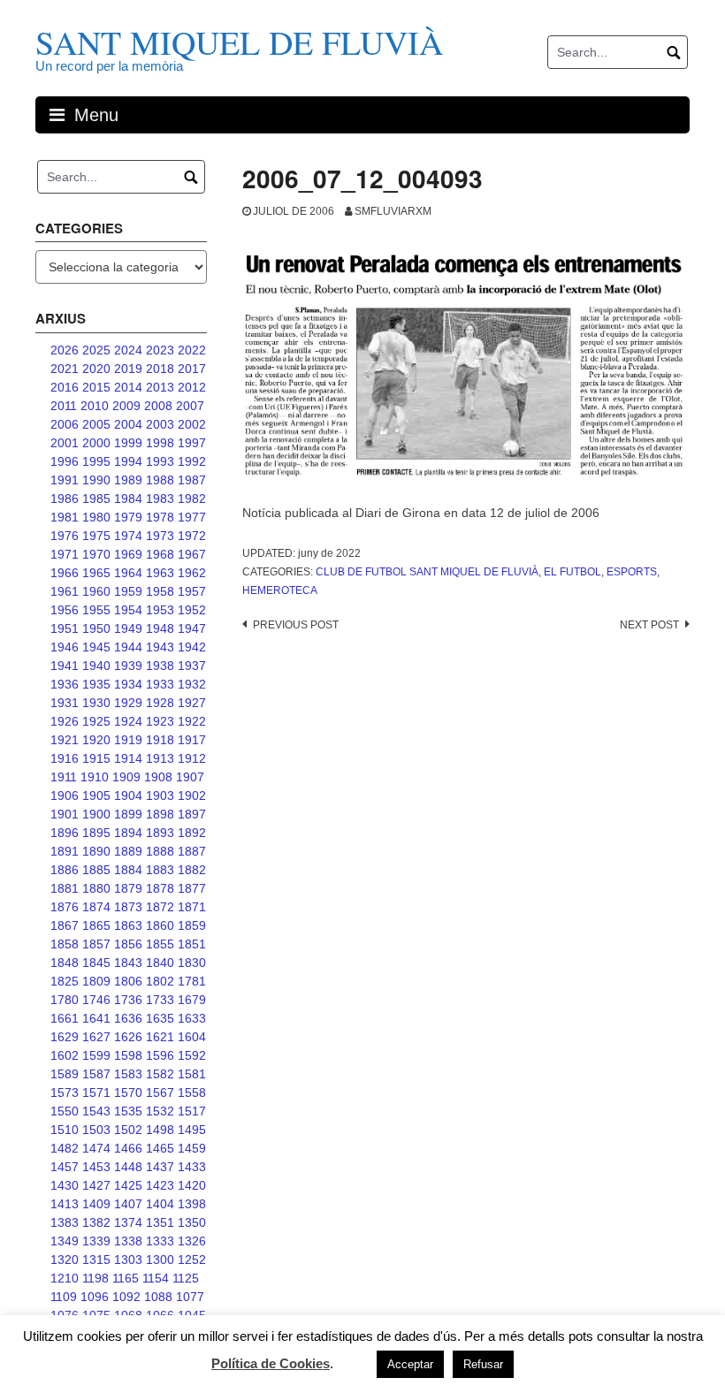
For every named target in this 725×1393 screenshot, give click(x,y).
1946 (64, 647)
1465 (160, 1148)
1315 (96, 1259)
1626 (128, 1037)
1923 (160, 721)
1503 (96, 1130)
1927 (192, 703)
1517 (192, 1111)
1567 (160, 1092)
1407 (128, 1204)
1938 (160, 665)
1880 (96, 888)
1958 (160, 591)
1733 (160, 1000)
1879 (128, 888)
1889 (128, 851)
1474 (96, 1148)
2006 (64, 424)
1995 (96, 461)
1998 (160, 443)
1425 (128, 1185)
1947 (192, 628)
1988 (160, 480)
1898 (160, 814)
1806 (128, 981)
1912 (192, 758)
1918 (160, 740)
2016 (64, 387)
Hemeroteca (279, 590)
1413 (64, 1204)
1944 (128, 647)
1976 (64, 536)
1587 (96, 1074)
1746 (96, 1000)
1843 (128, 962)
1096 (94, 1297)
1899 (128, 814)
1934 (128, 684)
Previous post (296, 625)
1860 (160, 925)
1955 (96, 610)
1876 (64, 907)
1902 (192, 795)
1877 (192, 888)
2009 (126, 406)
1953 (160, 610)
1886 (64, 870)
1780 (64, 1000)
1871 (192, 907)
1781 (192, 981)
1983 (160, 498)
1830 (192, 962)
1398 (192, 1204)
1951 (64, 628)
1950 (96, 628)
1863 (128, 925)
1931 (64, 703)
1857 (96, 944)
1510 (64, 1130)
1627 (96, 1037)
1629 (64, 1037)
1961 (64, 591)
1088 (158, 1297)
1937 (192, 665)
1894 (128, 833)
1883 (160, 870)
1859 (192, 925)
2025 (96, 350)
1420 (192, 1185)
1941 (64, 665)
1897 (192, 814)
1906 (64, 795)
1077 (190, 1297)
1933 (160, 684)
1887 (192, 851)
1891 (64, 851)
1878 (160, 888)
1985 (96, 498)
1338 (128, 1241)
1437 (160, 1167)
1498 (160, 1130)
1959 (128, 591)
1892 (192, 833)
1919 (128, 740)
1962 (192, 573)
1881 (64, 888)
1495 (192, 1130)
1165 (125, 1278)
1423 (160, 1185)
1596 (160, 1055)
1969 (128, 554)
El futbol (572, 572)
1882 (192, 870)
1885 (96, 870)
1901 (64, 814)
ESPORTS (632, 572)
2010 (94, 406)
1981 (64, 517)
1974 (128, 536)
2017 (192, 369)
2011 (63, 406)
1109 (63, 1297)
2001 (64, 443)
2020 (96, 369)
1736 (128, 1000)
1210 (64, 1278)
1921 (64, 740)
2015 (96, 387)
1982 (192, 498)
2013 (160, 387)
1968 (160, 554)
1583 (128, 1074)
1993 (160, 461)
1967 (192, 554)
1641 (96, 1018)
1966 (64, 573)
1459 (192, 1148)
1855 (160, 944)
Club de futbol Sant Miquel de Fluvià (427, 572)
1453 (96, 1167)
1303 (128, 1259)
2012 (192, 387)
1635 (160, 1018)
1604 (192, 1037)
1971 (64, 554)
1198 (95, 1278)
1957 (192, 591)
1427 (96, 1185)
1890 (96, 851)
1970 (96, 554)
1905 (96, 795)
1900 (96, 814)
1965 (96, 573)
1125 (185, 1278)
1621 (160, 1037)
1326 (192, 1241)
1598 (128, 1055)
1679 (192, 1000)
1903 (160, 795)
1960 (96, 591)
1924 (128, 721)
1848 (64, 962)
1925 (96, 721)
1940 (96, 665)
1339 (96, 1241)
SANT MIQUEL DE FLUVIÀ (239, 42)
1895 (96, 833)
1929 (128, 703)
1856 (128, 944)
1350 (192, 1222)
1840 (160, 962)
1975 (96, 536)
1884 (128, 870)
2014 (128, 387)
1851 (192, 944)
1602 (64, 1055)
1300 (160, 1259)
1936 (64, 684)
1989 (128, 480)
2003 (160, 424)
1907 (190, 777)
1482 (64, 1148)
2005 (96, 424)
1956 (64, 610)
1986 (64, 498)
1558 (192, 1092)
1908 (158, 777)
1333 (160, 1241)
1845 (96, 962)
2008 (158, 406)
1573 (64, 1092)
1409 (96, 1204)
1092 (126, 1297)
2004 (128, 424)
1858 (64, 944)
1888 (160, 851)
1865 (96, 925)
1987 (192, 480)
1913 (160, 758)
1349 (64, 1241)
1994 (128, 461)
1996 (64, 461)
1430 (64, 1185)
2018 (160, 369)
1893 (160, 833)
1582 (160, 1074)
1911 (63, 777)
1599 (96, 1055)
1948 (160, 628)
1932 (192, 684)
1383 (64, 1222)
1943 (160, 647)
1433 (192, 1167)
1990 (96, 480)
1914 (128, 758)
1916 (64, 758)
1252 (192, 1259)
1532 (160, 1111)
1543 (96, 1111)
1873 (128, 907)
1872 (160, 907)
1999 (128, 443)
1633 (192, 1018)
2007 (190, 406)
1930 (96, 703)
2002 (192, 424)
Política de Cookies (270, 1363)
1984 (128, 498)
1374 (128, 1222)
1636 (128, 1018)
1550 (64, 1111)
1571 (96, 1092)
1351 (160, 1222)
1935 (96, 684)
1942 (192, 647)
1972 (192, 536)
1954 (128, 610)
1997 (192, 443)
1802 (160, 981)
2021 (64, 369)
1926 (64, 721)
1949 (128, 628)
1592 (192, 1055)
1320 (64, 1259)
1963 (160, 573)
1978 (160, 517)
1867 (64, 925)
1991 (64, 480)
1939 (128, 665)
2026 (64, 350)
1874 (96, 907)
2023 (160, 350)
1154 (155, 1278)
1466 (128, 1148)
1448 (128, 1167)
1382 (96, 1222)
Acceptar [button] (410, 1364)
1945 (96, 647)
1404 (160, 1204)
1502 (128, 1130)
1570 (128, 1092)
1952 (192, 610)
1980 (96, 517)
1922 (192, 721)
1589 (64, 1074)
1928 (160, 703)
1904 (128, 795)
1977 (192, 517)
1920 (96, 740)
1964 (128, 573)
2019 (128, 369)
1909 (126, 777)
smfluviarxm (393, 211)
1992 (192, 461)
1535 (128, 1111)
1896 (64, 833)
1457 (64, 1167)
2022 (192, 350)
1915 (96, 758)
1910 (94, 777)
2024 (128, 350)
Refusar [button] (483, 1364)
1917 (192, 740)
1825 (64, 981)
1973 (160, 536)
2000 (96, 443)
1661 (64, 1018)
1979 (128, 517)
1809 (96, 981)
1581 (192, 1074)
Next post (649, 625)
